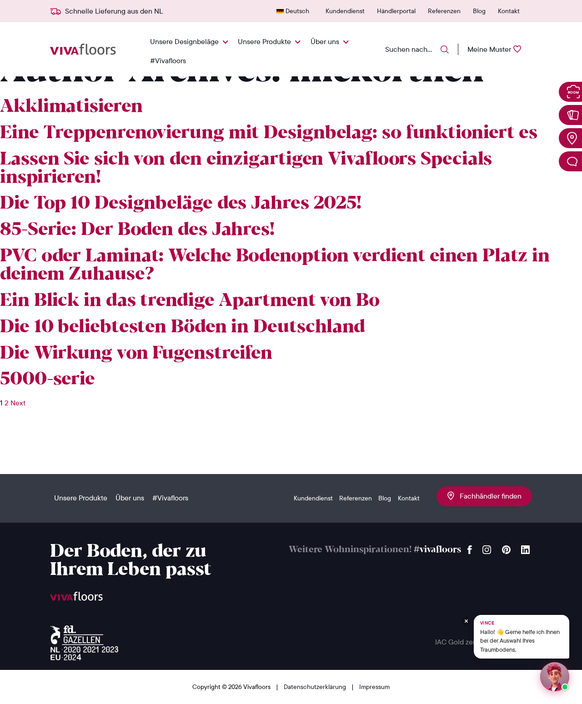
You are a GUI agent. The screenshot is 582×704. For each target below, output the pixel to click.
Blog (479, 11)
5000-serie (47, 379)
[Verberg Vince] (466, 621)
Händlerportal (396, 11)
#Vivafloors (168, 60)
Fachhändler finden (488, 495)
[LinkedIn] (525, 547)
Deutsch (297, 11)
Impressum (374, 687)
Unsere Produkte (264, 41)
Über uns (325, 41)
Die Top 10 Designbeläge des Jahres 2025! (180, 203)
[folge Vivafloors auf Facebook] (469, 547)
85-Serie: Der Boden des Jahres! (137, 230)
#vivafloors (437, 549)
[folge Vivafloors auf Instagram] (487, 547)
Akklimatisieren (71, 106)
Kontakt (509, 11)
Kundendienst (345, 11)
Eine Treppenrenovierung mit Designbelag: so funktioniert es (268, 133)
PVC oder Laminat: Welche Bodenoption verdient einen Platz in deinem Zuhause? (275, 265)
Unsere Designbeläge (184, 41)
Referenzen (444, 11)
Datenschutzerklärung (315, 687)
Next (17, 402)
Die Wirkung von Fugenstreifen (136, 353)
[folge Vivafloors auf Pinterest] (506, 547)
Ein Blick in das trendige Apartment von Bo (190, 300)
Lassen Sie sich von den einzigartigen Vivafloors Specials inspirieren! (246, 168)
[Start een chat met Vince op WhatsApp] (554, 676)
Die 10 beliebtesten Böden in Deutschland (182, 327)
